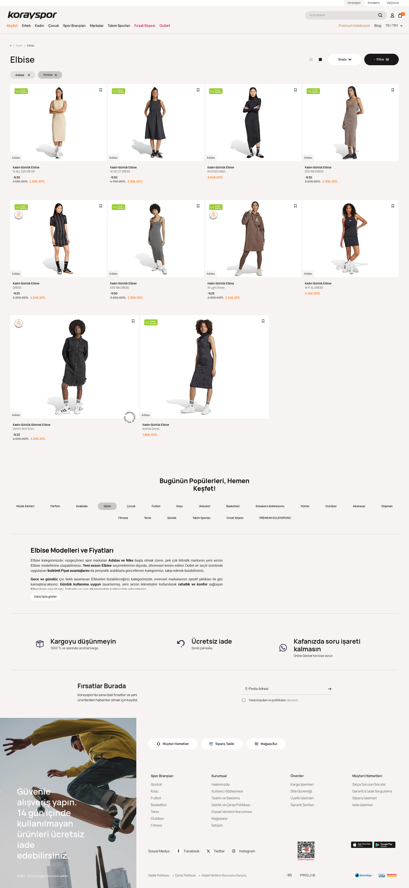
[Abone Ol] (328, 689)
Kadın (39, 25)
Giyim (107, 506)
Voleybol (204, 506)
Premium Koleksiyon (354, 25)
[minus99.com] (289, 875)
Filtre (380, 59)
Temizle (48, 75)
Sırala (342, 59)
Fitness (123, 518)
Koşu (179, 506)
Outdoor (331, 506)
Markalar (97, 25)
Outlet (165, 25)
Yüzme (305, 506)
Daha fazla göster (45, 596)
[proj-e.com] (307, 875)
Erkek (26, 25)
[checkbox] (243, 700)
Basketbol (232, 506)
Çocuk (53, 25)
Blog (377, 25)
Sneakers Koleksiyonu (270, 506)
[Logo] (32, 15)
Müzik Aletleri (25, 506)
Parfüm (55, 506)
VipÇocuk (393, 3)
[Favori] (100, 90)
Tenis (147, 518)
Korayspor (354, 3)
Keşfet (12, 25)
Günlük (171, 518)
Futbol (156, 506)
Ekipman (387, 506)
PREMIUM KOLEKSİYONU (275, 518)
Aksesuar (359, 506)
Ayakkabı (82, 506)
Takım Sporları (119, 25)
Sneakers (374, 3)
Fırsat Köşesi (144, 25)
